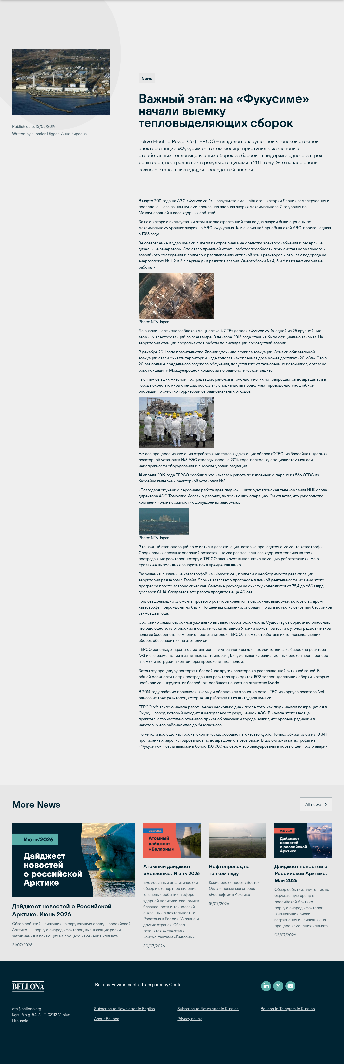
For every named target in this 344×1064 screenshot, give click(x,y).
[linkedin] (266, 986)
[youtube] (290, 986)
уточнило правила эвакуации (245, 352)
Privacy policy (189, 1018)
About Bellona (106, 1018)
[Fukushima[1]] (235, 422)
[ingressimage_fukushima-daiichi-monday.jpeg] (235, 296)
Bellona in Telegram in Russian (288, 1008)
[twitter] (278, 986)
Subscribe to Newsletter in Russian (208, 1008)
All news (313, 804)
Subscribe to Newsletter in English (124, 1008)
